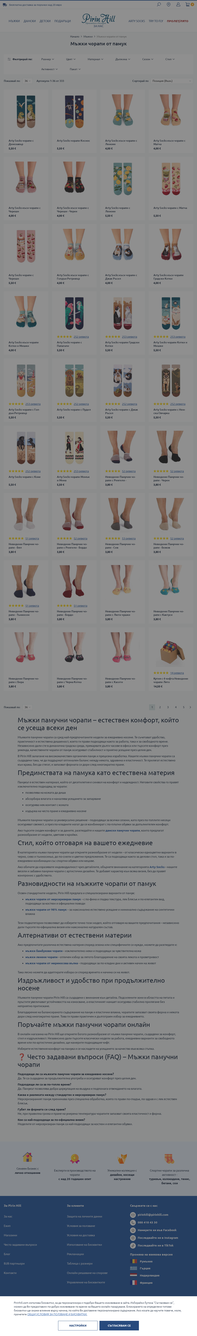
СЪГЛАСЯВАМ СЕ (119, 1325)
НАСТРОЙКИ (78, 1325)
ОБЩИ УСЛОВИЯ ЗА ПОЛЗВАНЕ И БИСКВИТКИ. (57, 1314)
